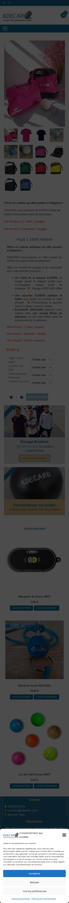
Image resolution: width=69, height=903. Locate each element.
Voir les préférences (35, 891)
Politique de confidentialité (43, 898)
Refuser (34, 882)
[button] (64, 835)
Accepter (34, 873)
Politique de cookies (21, 898)
